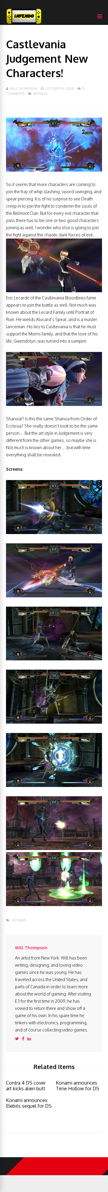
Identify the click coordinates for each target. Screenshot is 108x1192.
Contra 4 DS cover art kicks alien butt (26, 1085)
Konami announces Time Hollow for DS (77, 1085)
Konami (19, 920)
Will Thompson (23, 88)
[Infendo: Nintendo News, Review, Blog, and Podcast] (24, 23)
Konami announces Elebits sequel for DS (29, 1103)
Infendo (40, 94)
